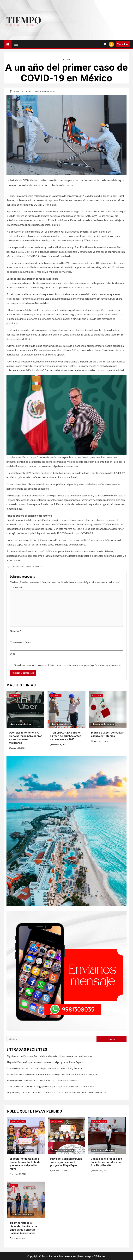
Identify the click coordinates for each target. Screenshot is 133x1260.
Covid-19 (29, 566)
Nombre (15, 630)
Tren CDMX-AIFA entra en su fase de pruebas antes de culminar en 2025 (65, 736)
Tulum (14, 1186)
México (39, 566)
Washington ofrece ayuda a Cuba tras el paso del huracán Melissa (42, 1080)
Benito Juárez (99, 1122)
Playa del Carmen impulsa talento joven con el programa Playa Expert (44, 1062)
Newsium (83, 1256)
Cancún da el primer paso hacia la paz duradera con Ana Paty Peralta (44, 1068)
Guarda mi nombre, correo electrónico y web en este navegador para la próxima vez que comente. (67, 664)
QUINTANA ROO (18, 1122)
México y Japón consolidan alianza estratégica (107, 734)
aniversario (17, 566)
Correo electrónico (21, 642)
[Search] (105, 44)
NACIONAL (66, 59)
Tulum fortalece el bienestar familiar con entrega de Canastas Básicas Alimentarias (52, 1074)
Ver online (122, 44)
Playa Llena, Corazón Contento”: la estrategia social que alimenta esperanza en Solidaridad (56, 1092)
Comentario (17, 587)
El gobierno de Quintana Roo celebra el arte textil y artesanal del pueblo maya (49, 1056)
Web (12, 653)
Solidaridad (57, 1122)
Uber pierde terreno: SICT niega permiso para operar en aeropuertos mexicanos (50, 1086)
